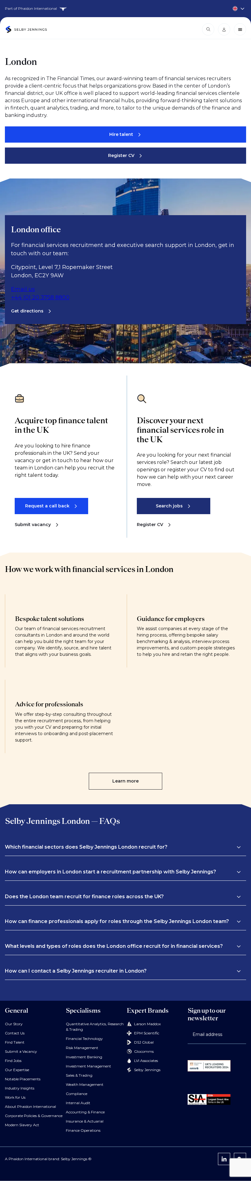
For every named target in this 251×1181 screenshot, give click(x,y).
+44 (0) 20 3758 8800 (40, 297)
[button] (123, 847)
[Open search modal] (208, 29)
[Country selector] (125, 8)
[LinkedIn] (224, 1159)
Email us (23, 289)
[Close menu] (240, 29)
